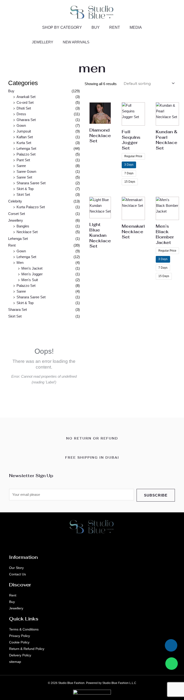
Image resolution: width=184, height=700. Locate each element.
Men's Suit (29, 280)
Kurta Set (24, 143)
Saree (21, 166)
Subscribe (155, 495)
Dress (21, 114)
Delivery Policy (20, 655)
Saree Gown (26, 171)
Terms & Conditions (24, 629)
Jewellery (42, 42)
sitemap (15, 662)
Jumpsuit (24, 131)
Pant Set (23, 160)
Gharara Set (26, 120)
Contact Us (17, 574)
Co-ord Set (25, 102)
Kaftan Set (25, 137)
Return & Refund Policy (26, 649)
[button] (153, 41)
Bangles (23, 226)
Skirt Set (23, 194)
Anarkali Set (26, 97)
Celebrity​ (15, 201)
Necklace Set (27, 232)
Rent (114, 27)
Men (20, 262)
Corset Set (16, 214)
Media (136, 27)
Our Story (16, 568)
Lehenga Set (26, 148)
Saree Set (24, 177)
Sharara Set (17, 309)
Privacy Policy (19, 636)
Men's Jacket (31, 268)
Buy (96, 27)
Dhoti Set (24, 108)
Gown (21, 125)
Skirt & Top (25, 189)
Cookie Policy (19, 642)
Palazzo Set (26, 154)
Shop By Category (62, 27)
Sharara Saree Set (31, 183)
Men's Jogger (32, 274)
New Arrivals (76, 42)
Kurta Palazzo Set (31, 207)
